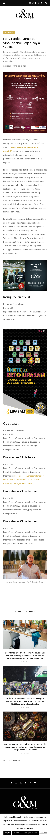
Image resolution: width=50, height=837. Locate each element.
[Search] (46, 3)
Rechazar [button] (17, 833)
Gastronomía (9, 33)
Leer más (43, 832)
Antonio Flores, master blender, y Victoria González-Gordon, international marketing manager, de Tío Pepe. (23, 479)
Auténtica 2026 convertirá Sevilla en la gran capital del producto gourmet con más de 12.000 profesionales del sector (25, 701)
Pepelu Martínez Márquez (16, 66)
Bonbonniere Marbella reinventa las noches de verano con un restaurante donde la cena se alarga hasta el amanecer (25, 747)
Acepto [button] (7, 833)
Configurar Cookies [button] (30, 833)
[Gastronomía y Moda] (25, 14)
